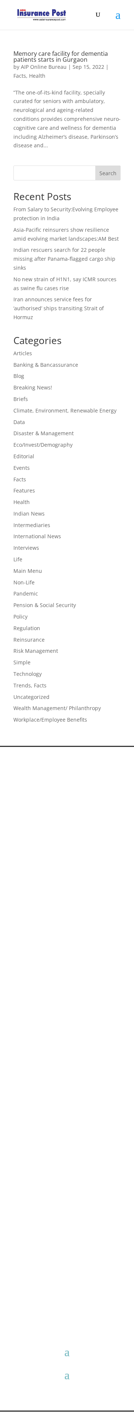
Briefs (20, 398)
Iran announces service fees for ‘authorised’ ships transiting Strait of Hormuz (58, 308)
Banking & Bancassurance (45, 364)
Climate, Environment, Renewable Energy (65, 410)
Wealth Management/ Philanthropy (57, 708)
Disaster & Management (43, 433)
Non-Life (24, 582)
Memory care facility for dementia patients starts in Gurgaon (60, 56)
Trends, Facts (30, 685)
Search (108, 173)
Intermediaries (31, 525)
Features (24, 490)
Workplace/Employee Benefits (50, 719)
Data (19, 422)
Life (17, 559)
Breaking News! (32, 387)
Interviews (26, 547)
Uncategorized (31, 696)
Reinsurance (29, 639)
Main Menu (27, 570)
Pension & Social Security (44, 605)
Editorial (23, 456)
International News (37, 536)
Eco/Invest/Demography (43, 444)
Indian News (29, 513)
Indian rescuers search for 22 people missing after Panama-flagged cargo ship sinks (64, 258)
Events (21, 467)
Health (37, 75)
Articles (22, 353)
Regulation (26, 628)
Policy (20, 616)
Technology (27, 673)
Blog (18, 375)
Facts (19, 75)
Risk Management (35, 650)
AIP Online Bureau (44, 66)
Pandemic (25, 593)
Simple (22, 662)
